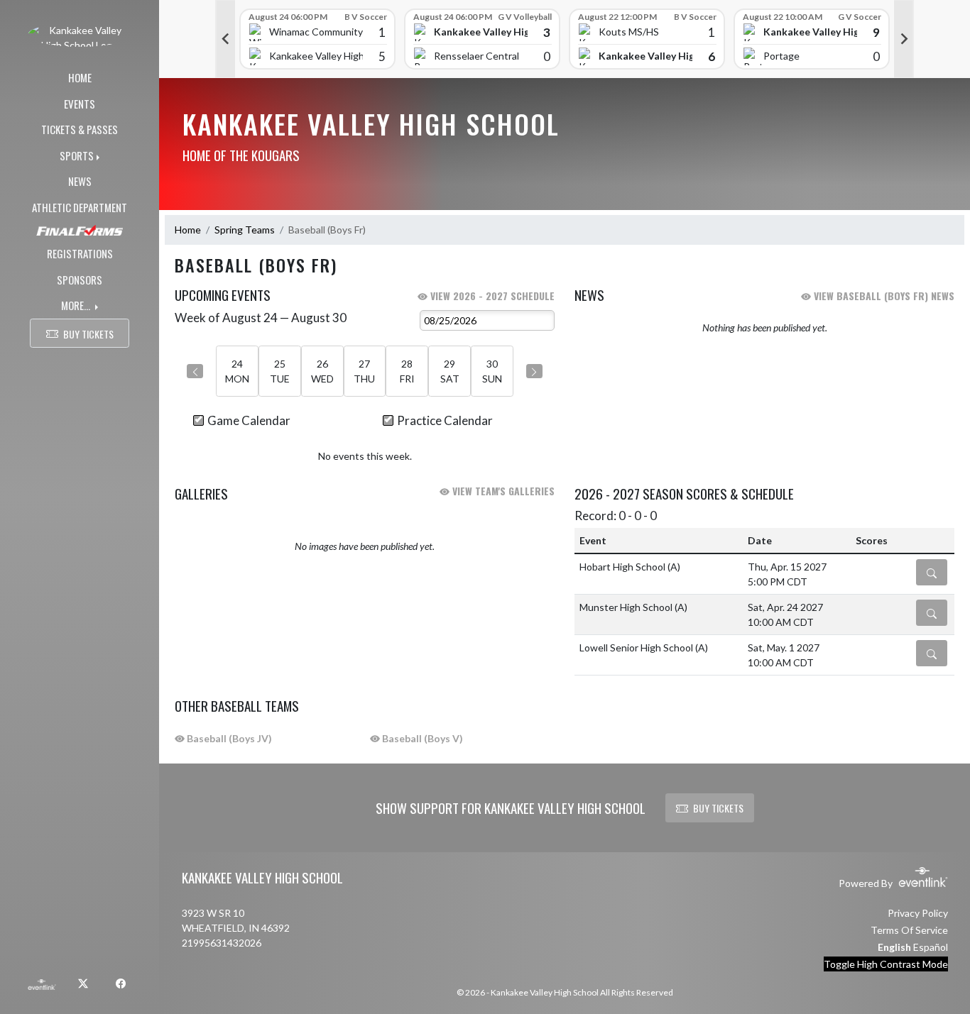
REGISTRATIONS (80, 253)
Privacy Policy (918, 913)
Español (930, 947)
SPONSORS (79, 279)
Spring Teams (244, 230)
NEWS (80, 181)
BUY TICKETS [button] (88, 333)
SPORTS (77, 155)
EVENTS (79, 103)
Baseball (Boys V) (421, 738)
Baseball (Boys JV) (228, 738)
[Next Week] (534, 371)
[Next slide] (904, 39)
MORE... (76, 305)
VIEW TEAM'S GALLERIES (502, 490)
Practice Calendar (445, 420)
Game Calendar (248, 420)
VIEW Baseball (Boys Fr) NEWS (882, 295)
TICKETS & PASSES (79, 129)
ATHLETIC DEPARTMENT (79, 207)
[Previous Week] (195, 371)
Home (188, 230)
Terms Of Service (909, 930)
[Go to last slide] (225, 39)
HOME (80, 77)
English (894, 947)
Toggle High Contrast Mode (886, 964)
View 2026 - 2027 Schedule (491, 295)
